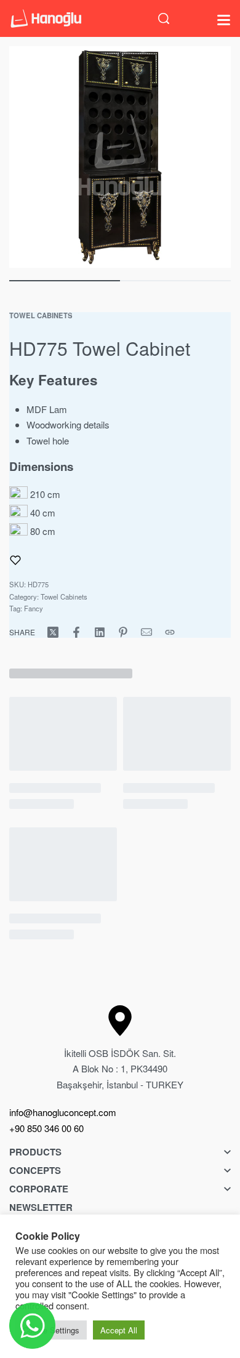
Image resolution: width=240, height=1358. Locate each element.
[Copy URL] (169, 632)
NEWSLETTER (41, 1207)
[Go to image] (64, 280)
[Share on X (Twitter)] (52, 632)
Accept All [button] (118, 1330)
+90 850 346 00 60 (46, 1128)
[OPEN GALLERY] (120, 157)
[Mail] (146, 632)
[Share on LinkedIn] (99, 632)
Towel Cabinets (41, 315)
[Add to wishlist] (15, 560)
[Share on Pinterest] (123, 632)
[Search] (164, 18)
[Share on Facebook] (76, 632)
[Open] (224, 20)
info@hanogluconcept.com (62, 1112)
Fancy (33, 608)
